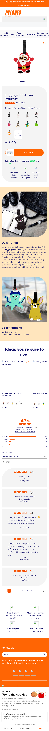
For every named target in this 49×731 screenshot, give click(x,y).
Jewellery (30, 34)
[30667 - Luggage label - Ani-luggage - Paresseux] (18, 124)
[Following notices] (44, 591)
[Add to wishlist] (45, 43)
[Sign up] (44, 654)
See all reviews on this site (25, 432)
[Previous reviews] (5, 590)
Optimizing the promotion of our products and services (22, 717)
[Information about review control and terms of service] (36, 428)
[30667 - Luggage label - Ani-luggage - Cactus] (27, 124)
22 (39, 590)
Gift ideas (5, 34)
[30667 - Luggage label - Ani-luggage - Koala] (27, 115)
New (12, 34)
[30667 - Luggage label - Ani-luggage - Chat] (9, 115)
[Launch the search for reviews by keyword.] (46, 461)
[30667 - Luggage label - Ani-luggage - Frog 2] (36, 124)
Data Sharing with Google (13, 719)
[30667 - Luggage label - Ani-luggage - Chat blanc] (18, 115)
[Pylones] (13, 13)
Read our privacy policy (10, 709)
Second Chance (40, 34)
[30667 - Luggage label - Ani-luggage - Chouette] (9, 124)
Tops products (19, 34)
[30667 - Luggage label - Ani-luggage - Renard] (9, 133)
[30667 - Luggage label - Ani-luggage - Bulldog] (36, 115)
